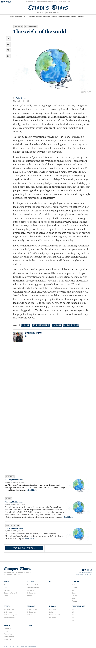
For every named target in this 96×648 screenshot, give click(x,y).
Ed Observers (31, 26)
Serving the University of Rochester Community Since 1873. (48, 2)
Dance (74, 593)
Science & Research (10, 593)
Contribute (7, 628)
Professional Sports (10, 615)
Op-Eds (29, 615)
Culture (32, 17)
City (5, 587)
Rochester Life (31, 593)
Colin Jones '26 (33, 333)
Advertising (8, 634)
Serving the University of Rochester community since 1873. (17, 573)
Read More (32, 490)
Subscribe (7, 639)
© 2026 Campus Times (11, 647)
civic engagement (41, 325)
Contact (6, 631)
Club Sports (8, 612)
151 (73, 615)
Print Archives (64, 17)
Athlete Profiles (9, 609)
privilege (57, 325)
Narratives (52, 609)
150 (73, 612)
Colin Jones (21, 98)
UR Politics (7, 590)
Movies (74, 595)
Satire (51, 612)
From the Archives (33, 587)
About (73, 17)
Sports (39, 17)
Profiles (29, 595)
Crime (6, 595)
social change (71, 325)
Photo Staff (86, 92)
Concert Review (13, 525)
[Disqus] (48, 376)
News (12, 17)
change (25, 325)
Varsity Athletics (9, 617)
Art (73, 590)
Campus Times (48, 7)
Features (18, 17)
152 (73, 617)
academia (10, 476)
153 (73, 620)
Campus (7, 585)
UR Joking (52, 617)
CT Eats (74, 587)
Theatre (74, 601)
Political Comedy (54, 615)
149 (73, 609)
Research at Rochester (34, 585)
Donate (81, 17)
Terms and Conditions (28, 647)
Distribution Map (9, 636)
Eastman (75, 585)
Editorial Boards (32, 609)
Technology (30, 590)
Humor (54, 17)
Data (25, 17)
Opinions (46, 17)
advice (9, 499)
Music (74, 598)
